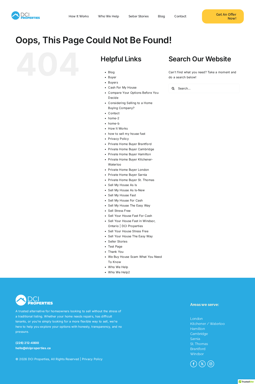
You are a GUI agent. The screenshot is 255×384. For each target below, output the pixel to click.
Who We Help (118, 267)
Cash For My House (122, 87)
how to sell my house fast (126, 134)
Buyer (112, 77)
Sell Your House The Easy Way (130, 236)
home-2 (113, 118)
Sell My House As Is (122, 185)
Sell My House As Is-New (126, 190)
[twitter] (202, 364)
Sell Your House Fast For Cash (130, 216)
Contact (113, 113)
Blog (111, 72)
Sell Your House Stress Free (128, 231)
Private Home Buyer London (128, 169)
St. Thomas (199, 344)
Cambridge (199, 334)
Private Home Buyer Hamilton (129, 154)
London (196, 319)
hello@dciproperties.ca (33, 348)
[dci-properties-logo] (25, 11)
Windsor (197, 354)
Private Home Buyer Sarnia (127, 175)
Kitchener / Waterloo (207, 324)
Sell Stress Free (119, 211)
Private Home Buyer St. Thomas (131, 180)
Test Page (115, 246)
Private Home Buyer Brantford (130, 144)
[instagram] (210, 364)
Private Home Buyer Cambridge (131, 149)
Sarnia (195, 339)
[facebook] (193, 364)
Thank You (115, 252)
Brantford (197, 349)
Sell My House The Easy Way (129, 205)
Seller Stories (117, 241)
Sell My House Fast (122, 195)
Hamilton (197, 329)
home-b (113, 123)
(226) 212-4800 (27, 343)
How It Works (118, 128)
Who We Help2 (119, 272)
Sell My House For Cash (125, 200)
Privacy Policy (118, 139)
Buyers (113, 82)
